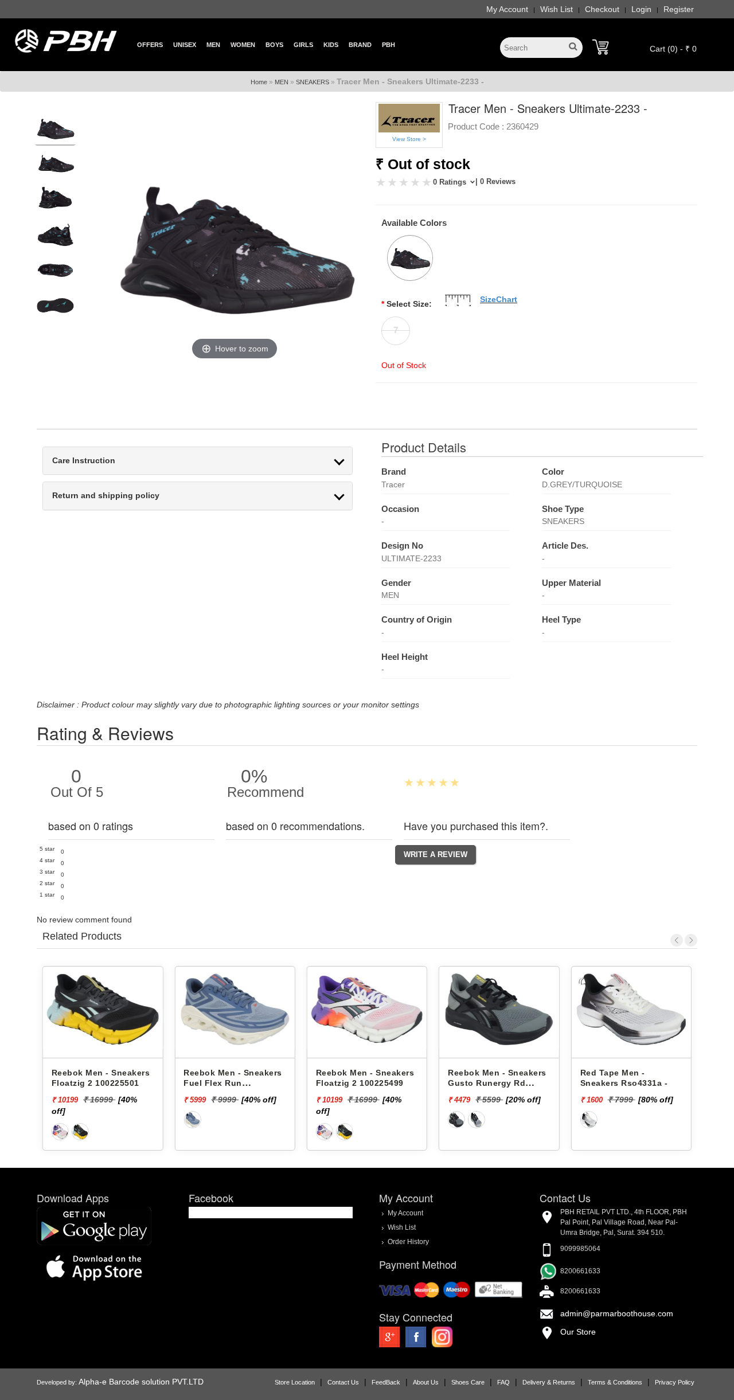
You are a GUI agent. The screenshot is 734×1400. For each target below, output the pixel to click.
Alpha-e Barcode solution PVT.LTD (141, 1381)
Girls (303, 44)
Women (243, 44)
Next (691, 940)
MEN (281, 82)
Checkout (602, 9)
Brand (360, 44)
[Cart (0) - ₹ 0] (600, 47)
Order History (408, 1242)
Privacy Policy (674, 1382)
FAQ (503, 1382)
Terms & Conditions (615, 1382)
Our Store (578, 1331)
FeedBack (386, 1382)
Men (213, 44)
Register (678, 9)
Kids (330, 44)
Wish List (556, 9)
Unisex (184, 44)
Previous (676, 940)
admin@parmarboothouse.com (616, 1313)
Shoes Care (468, 1382)
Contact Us (343, 1382)
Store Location (295, 1382)
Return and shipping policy (105, 495)
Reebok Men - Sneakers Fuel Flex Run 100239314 (233, 1083)
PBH (388, 44)
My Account (507, 9)
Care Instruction (83, 460)
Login (641, 9)
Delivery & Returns (548, 1382)
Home (259, 82)
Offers (150, 44)
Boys (274, 44)
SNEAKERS (312, 82)
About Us (426, 1382)
